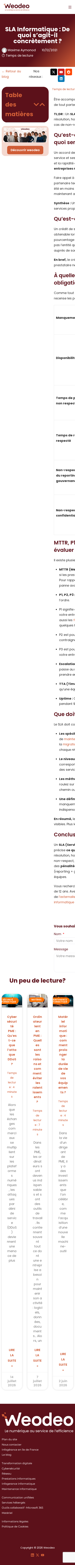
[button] (36, 104)
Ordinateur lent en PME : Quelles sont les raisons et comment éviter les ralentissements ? (37, 1059)
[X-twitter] (53, 72)
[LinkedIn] (32, 1555)
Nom (58, 934)
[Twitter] (37, 1555)
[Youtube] (61, 72)
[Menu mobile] (70, 7)
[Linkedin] (61, 78)
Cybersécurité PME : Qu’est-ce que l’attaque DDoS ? (12, 1040)
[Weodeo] (16, 7)
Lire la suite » (12, 1358)
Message (61, 949)
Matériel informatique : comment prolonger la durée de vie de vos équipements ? (63, 1054)
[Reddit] (68, 72)
